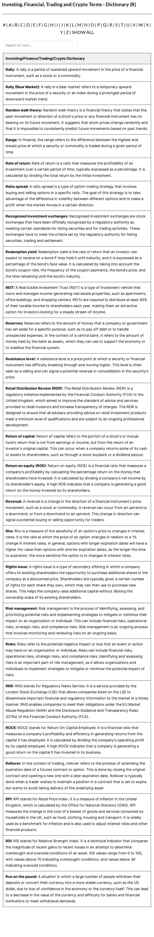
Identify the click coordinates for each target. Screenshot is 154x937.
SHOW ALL (83, 32)
